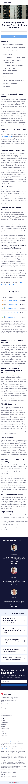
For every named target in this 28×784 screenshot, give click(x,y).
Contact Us (3, 713)
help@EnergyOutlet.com (7, 777)
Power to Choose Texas (6, 715)
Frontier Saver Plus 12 (13, 300)
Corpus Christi (10, 284)
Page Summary (7, 86)
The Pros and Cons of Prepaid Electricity (13, 80)
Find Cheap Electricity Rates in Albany (13, 44)
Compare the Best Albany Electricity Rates (14, 57)
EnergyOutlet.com (12, 741)
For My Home (4, 720)
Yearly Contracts (7, 77)
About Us (3, 709)
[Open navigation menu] (26, 2)
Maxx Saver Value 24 (13, 312)
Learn (2, 711)
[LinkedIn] (4, 703)
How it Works (4, 724)
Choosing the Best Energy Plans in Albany (14, 47)
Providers (3, 726)
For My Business (4, 722)
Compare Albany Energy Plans (11, 51)
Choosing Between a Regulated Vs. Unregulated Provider (12, 61)
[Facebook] (1, 703)
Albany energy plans (6, 136)
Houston (19, 282)
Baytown (3, 284)
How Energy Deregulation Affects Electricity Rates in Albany (12, 69)
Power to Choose (7, 54)
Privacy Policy (4, 735)
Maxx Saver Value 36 (13, 317)
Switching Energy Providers (10, 83)
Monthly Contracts (8, 73)
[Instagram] (7, 703)
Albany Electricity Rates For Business (13, 65)
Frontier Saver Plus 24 (13, 304)
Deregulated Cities (5, 728)
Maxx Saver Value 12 (13, 308)
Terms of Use (4, 733)
